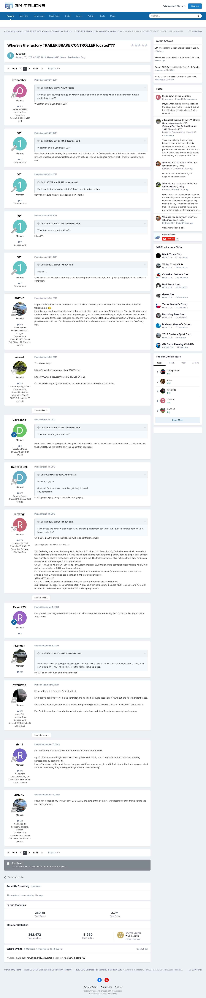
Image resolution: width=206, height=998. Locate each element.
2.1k (21, 383)
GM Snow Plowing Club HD (178, 344)
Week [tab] (159, 363)
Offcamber (19, 80)
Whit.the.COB (132, 936)
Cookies (118, 987)
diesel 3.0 (168, 294)
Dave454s (19, 419)
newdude (171, 390)
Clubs (67, 16)
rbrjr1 (19, 744)
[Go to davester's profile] (158, 97)
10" (19, 133)
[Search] (198, 16)
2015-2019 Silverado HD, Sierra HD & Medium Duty (60, 57)
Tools (102, 16)
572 (21, 711)
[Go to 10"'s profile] (20, 143)
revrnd (19, 357)
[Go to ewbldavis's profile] (20, 695)
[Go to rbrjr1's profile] (20, 755)
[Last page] (42, 69)
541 (21, 324)
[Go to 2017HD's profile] (20, 309)
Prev (14, 68)
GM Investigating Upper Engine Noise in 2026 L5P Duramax (176, 48)
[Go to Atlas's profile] (162, 381)
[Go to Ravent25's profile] (20, 618)
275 (21, 771)
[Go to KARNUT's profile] (162, 410)
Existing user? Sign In (173, 6)
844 (21, 672)
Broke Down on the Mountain (176, 96)
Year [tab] (184, 363)
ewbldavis (19, 685)
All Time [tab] (195, 363)
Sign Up (195, 6)
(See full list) (142, 949)
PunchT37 (169, 168)
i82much (19, 645)
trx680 (22, 54)
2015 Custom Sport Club (176, 334)
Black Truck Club (172, 254)
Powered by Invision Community (103, 993)
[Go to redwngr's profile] (20, 525)
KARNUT (171, 409)
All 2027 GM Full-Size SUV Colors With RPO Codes (175, 76)
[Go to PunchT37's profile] (158, 163)
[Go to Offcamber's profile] (20, 91)
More (112, 16)
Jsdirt (167, 189)
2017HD (19, 298)
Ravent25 (19, 607)
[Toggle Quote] (38, 88)
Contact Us (106, 987)
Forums (10, 16)
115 (21, 106)
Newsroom (39, 16)
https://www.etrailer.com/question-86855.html (57, 370)
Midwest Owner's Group (176, 324)
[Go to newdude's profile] (162, 391)
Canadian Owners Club (175, 274)
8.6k (21, 540)
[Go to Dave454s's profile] (20, 430)
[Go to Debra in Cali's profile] (20, 477)
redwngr (19, 514)
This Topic (186, 16)
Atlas (169, 380)
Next (35, 68)
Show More (177, 420)
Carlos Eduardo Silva (175, 132)
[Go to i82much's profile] (20, 656)
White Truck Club (172, 264)
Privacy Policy (91, 987)
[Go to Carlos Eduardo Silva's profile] (158, 121)
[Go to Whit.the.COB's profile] (120, 935)
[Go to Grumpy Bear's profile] (162, 371)
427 (21, 493)
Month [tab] (171, 363)
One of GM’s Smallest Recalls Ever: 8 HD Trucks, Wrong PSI (177, 67)
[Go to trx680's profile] (10, 55)
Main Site (24, 16)
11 (21, 159)
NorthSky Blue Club (173, 314)
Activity (91, 16)
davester (169, 99)
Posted (186, 99)
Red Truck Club (171, 284)
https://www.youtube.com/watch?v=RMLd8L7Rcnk (59, 377)
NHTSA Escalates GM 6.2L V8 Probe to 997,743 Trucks (177, 57)
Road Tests (54, 16)
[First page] (8, 69)
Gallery (79, 16)
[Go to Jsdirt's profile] (158, 184)
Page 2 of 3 (53, 68)
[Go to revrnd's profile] (20, 368)
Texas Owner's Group (175, 304)
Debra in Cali (19, 467)
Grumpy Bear (173, 370)
